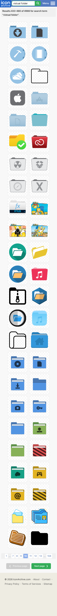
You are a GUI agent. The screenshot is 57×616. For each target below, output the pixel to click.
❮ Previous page (18, 566)
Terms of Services (31, 584)
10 (25, 556)
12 (35, 556)
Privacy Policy (12, 584)
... (10, 556)
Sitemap (48, 584)
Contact (46, 579)
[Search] (38, 3)
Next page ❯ (41, 566)
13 (40, 556)
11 (31, 556)
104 (49, 556)
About (36, 579)
